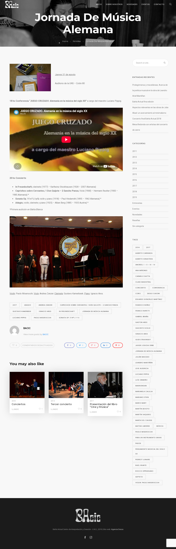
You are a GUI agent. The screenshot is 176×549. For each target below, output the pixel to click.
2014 (53, 401)
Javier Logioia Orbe (144, 345)
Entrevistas (137, 203)
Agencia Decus (117, 529)
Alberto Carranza (143, 253)
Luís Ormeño (141, 380)
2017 (15, 305)
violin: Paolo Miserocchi (147, 482)
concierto (140, 288)
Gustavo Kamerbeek (22, 311)
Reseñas (136, 220)
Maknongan (141, 386)
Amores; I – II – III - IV (145, 265)
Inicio (99, 4)
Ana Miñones (141, 270)
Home (65, 41)
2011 (134, 151)
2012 (134, 157)
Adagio (27, 305)
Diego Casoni (153, 293)
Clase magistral (143, 282)
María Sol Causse (143, 420)
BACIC (27, 328)
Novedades (132, 4)
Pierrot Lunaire (142, 459)
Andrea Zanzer (45, 305)
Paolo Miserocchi (42, 318)
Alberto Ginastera (144, 259)
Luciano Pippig (19, 318)
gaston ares (141, 322)
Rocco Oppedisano (144, 471)
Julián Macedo (142, 357)
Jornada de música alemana (95, 311)
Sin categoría (138, 226)
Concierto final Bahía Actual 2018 (146, 119)
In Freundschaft (67, 311)
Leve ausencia (141, 368)
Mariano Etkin (142, 397)
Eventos (146, 4)
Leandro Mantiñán (144, 363)
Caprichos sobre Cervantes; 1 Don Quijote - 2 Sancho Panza (89, 305)
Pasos (138, 443)
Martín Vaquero (143, 414)
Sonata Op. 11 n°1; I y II (69, 318)
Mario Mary (140, 403)
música (159, 426)
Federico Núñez (142, 305)
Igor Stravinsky (143, 340)
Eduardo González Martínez (148, 299)
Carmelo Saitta (142, 276)
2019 (134, 197)
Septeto (139, 477)
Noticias (77, 41)
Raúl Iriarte (141, 465)
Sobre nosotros (114, 4)
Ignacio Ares (45, 311)
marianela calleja (144, 391)
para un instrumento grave (148, 437)
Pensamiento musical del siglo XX (150, 451)
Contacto (159, 4)
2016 (134, 180)
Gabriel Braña (141, 316)
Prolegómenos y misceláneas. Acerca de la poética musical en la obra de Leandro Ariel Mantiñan (150, 90)
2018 (14, 401)
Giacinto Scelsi (142, 328)
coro (138, 293)
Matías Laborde (142, 426)
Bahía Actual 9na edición (143, 102)
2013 (134, 163)
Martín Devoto (142, 409)
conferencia (158, 288)
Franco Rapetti (142, 311)
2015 (134, 174)
